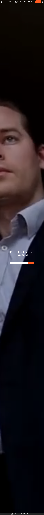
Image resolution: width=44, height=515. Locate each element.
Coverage (11, 1)
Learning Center (16, 2)
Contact (32, 1)
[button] (11, 1)
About (20, 1)
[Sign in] (42, 2)
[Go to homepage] (4, 2)
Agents (29, 1)
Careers (24, 1)
